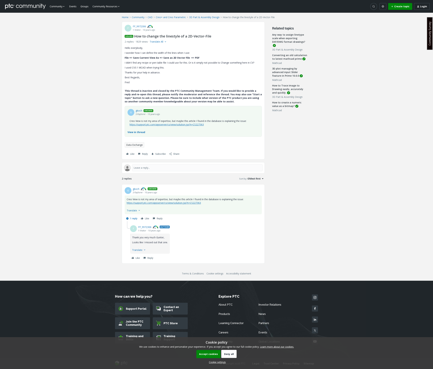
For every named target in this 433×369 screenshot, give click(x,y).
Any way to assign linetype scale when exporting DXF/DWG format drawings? (288, 38)
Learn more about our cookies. (277, 346)
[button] (400, 6)
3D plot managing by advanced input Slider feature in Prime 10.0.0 (285, 72)
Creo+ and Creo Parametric (171, 17)
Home (125, 17)
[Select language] (383, 6)
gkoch (139, 110)
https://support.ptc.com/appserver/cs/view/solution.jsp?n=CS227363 (167, 124)
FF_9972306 (139, 26)
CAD (150, 17)
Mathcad (277, 63)
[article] (193, 204)
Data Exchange (134, 144)
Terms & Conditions (193, 273)
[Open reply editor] (193, 167)
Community (138, 17)
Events (72, 6)
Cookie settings (215, 273)
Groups (84, 6)
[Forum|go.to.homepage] (25, 6)
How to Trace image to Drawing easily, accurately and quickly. (287, 89)
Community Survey (430, 33)
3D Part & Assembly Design (204, 17)
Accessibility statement (238, 273)
